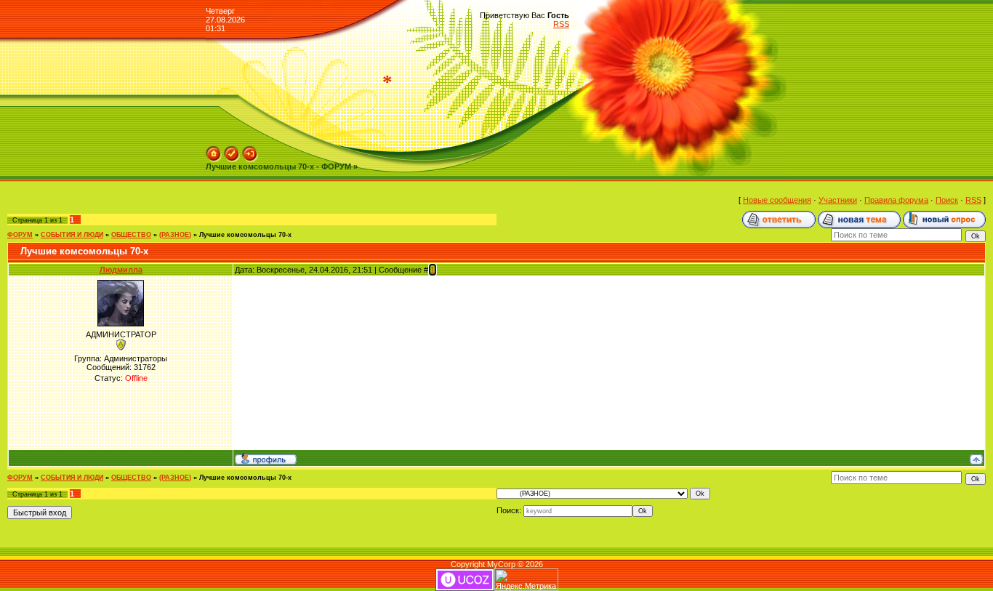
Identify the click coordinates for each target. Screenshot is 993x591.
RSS (561, 24)
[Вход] (250, 150)
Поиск (947, 200)
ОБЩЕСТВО (131, 234)
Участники (838, 200)
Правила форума (896, 200)
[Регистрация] (232, 150)
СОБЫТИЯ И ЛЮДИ (72, 234)
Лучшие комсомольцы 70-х (245, 234)
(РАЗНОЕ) (175, 234)
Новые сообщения (777, 200)
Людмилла (121, 269)
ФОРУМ (20, 234)
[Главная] (214, 150)
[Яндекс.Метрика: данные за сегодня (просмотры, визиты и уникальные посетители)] (526, 579)
